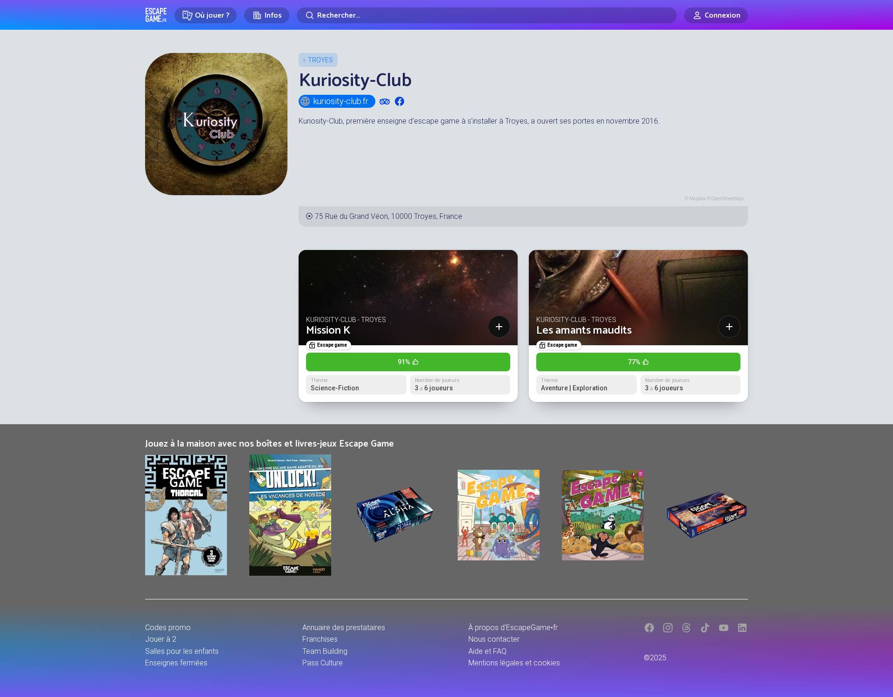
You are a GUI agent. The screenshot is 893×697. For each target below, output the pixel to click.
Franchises (320, 639)
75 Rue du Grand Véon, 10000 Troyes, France (388, 216)
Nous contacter (494, 639)
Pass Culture (322, 662)
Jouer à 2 (160, 639)
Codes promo (168, 627)
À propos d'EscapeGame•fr (513, 627)
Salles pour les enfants (182, 651)
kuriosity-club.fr (340, 101)
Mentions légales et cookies (514, 662)
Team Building (324, 651)
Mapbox (697, 198)
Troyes (320, 60)
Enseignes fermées (176, 662)
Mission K (328, 331)
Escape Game (156, 14)
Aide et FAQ (487, 651)
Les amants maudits (584, 331)
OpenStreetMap (727, 198)
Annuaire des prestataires (343, 627)
